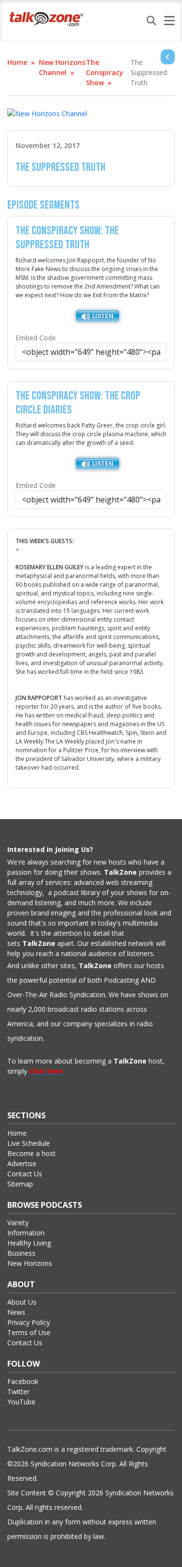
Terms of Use (28, 1332)
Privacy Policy (28, 1322)
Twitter (18, 1391)
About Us (21, 1302)
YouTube (21, 1401)
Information (26, 1232)
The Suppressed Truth (149, 72)
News (16, 1312)
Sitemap (20, 1183)
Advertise (21, 1163)
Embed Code (36, 337)
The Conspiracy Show (104, 72)
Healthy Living (29, 1243)
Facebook (22, 1381)
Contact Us (24, 1173)
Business (21, 1253)
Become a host (31, 1153)
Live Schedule (28, 1143)
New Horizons (29, 1263)
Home (17, 62)
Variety (18, 1222)
